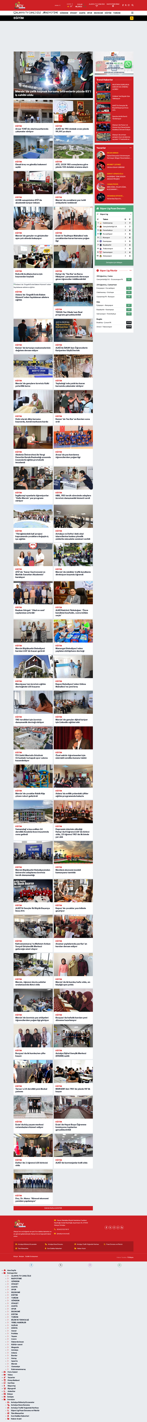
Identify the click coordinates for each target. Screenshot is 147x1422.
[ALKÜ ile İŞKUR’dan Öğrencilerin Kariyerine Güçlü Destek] (73, 330)
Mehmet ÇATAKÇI (114, 164)
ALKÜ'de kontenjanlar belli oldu (71, 1163)
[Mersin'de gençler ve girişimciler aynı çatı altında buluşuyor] (33, 218)
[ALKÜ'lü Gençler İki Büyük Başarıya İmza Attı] (33, 890)
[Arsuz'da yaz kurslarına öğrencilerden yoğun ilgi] (73, 437)
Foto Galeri (12, 1372)
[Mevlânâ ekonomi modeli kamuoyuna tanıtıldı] (73, 852)
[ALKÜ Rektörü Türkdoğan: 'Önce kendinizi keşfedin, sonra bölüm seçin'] (73, 592)
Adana (14, 1353)
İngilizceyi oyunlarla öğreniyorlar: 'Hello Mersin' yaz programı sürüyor (32, 498)
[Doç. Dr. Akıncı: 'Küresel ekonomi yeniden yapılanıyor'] (33, 1181)
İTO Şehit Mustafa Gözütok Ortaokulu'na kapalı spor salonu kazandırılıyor (31, 758)
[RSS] (122, 1227)
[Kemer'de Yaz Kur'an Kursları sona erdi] (73, 401)
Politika (14, 1333)
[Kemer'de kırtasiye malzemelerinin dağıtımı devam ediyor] (33, 330)
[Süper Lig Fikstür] (131, 271)
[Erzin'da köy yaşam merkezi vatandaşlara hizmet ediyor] (33, 1107)
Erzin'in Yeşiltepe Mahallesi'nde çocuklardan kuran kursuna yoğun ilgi (72, 238)
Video (10, 1375)
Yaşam (14, 1336)
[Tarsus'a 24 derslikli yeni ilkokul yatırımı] (33, 1071)
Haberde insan (17, 1342)
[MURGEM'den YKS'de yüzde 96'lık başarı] (73, 1071)
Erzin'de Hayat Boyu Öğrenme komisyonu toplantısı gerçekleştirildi (71, 1127)
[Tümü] (131, 148)
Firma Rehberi (13, 1380)
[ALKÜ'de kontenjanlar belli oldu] (73, 1145)
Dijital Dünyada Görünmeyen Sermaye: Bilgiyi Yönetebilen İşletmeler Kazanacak (118, 157)
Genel (13, 1331)
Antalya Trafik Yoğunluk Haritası (88, 1244)
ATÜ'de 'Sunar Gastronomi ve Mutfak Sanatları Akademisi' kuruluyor (30, 574)
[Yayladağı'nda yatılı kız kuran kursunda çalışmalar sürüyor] (73, 366)
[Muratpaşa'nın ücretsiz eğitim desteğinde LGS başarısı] (33, 666)
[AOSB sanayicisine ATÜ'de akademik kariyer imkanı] (33, 182)
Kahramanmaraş (18, 1369)
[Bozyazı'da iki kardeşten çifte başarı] (33, 1035)
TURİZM (116, 13)
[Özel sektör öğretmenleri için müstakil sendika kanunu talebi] (73, 737)
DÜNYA (14, 1328)
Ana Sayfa (11, 1270)
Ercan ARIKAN (112, 153)
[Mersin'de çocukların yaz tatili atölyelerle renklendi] (73, 182)
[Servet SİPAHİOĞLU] (101, 176)
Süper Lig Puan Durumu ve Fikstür (25, 1410)
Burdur (14, 1355)
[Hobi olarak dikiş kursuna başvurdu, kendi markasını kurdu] (33, 401)
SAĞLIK (14, 1325)
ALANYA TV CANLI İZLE (28, 13)
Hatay (14, 1358)
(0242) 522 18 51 (63, 1229)
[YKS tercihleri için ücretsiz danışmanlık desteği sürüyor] (33, 702)
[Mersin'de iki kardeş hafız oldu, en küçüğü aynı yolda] (73, 964)
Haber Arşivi (81, 1248)
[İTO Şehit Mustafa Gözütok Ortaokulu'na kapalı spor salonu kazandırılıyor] (33, 737)
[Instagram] (114, 1227)
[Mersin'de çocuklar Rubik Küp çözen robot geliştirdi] (33, 776)
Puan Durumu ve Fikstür (114, 1244)
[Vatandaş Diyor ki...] (101, 197)
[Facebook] (106, 1227)
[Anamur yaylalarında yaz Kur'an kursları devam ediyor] (73, 926)
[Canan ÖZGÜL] (101, 187)
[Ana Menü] (132, 13)
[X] (110, 1227)
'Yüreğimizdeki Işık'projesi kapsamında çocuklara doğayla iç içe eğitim (32, 536)
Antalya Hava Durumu (55, 1244)
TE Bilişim (130, 1257)
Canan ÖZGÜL (112, 184)
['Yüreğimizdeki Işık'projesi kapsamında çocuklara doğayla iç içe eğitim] (33, 516)
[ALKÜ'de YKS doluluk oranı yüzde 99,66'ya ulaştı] (73, 111)
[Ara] (132, 5)
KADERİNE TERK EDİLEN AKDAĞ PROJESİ (116, 178)
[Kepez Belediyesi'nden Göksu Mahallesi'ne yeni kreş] (73, 666)
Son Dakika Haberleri (54, 1248)
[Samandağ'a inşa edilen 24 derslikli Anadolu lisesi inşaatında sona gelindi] (33, 811)
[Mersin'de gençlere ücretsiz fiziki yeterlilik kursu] (33, 366)
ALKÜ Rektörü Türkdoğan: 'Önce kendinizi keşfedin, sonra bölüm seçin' (72, 613)
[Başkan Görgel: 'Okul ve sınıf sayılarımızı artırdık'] (33, 592)
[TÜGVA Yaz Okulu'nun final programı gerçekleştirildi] (73, 294)
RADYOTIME (51, 13)
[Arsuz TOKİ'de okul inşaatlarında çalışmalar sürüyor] (33, 111)
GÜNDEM (64, 13)
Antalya (14, 1350)
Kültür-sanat (16, 1344)
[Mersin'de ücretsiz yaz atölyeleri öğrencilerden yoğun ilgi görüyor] (33, 1000)
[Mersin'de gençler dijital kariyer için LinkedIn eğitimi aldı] (73, 702)
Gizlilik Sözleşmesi (31, 1256)
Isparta (14, 1361)
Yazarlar (11, 1377)
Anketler (11, 1391)
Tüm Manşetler (23, 1248)
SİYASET (73, 13)
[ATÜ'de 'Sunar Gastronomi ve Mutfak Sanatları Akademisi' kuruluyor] (33, 554)
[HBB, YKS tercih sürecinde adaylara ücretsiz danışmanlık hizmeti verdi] (73, 478)
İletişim (21, 1256)
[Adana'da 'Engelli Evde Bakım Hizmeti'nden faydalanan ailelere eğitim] (33, 286)
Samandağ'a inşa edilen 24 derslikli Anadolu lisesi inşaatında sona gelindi (32, 832)
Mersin (14, 1364)
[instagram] (90, 1265)
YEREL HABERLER (18, 1322)
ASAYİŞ (82, 13)
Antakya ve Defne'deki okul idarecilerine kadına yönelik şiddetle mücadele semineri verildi (73, 536)
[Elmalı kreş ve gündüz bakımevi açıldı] (33, 147)
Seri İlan (11, 1383)
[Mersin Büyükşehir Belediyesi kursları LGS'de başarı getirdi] (33, 631)
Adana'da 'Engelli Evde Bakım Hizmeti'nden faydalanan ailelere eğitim (32, 297)
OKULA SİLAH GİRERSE (116, 167)
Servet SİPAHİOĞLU (115, 174)
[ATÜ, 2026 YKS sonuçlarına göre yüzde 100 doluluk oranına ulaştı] (73, 147)
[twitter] (61, 1265)
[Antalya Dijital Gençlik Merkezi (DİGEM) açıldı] (73, 1035)
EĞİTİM (108, 13)
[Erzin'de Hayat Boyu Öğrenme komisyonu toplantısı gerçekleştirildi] (73, 1107)
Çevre (13, 1339)
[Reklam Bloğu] (114, 63)
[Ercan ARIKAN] (101, 155)
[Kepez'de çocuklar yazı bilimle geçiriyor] (73, 890)
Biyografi (11, 1388)
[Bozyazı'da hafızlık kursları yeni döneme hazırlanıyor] (73, 1000)
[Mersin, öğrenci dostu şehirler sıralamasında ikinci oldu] (33, 964)
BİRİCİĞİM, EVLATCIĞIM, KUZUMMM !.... (116, 188)
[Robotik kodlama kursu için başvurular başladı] (33, 256)
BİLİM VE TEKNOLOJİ (20, 1320)
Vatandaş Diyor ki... (115, 196)
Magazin (15, 1347)
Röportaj (11, 1386)
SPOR (89, 13)
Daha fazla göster (53, 1208)
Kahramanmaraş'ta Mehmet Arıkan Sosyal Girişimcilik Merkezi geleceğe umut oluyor (32, 946)
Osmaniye (15, 1366)
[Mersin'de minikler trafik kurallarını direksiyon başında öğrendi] (73, 554)
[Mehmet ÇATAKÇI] (101, 166)
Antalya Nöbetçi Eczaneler (27, 1244)
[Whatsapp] (118, 1227)
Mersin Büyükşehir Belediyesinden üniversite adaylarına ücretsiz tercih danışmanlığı (32, 872)
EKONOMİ (98, 13)
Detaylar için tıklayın (114, 262)
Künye (16, 1256)
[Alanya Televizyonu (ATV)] (20, 5)
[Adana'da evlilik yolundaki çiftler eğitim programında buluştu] (73, 776)
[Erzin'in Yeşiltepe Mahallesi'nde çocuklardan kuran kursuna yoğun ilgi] (73, 218)
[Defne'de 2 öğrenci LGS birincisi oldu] (33, 1145)
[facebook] (31, 1265)
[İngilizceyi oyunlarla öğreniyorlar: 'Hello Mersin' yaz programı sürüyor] (33, 478)
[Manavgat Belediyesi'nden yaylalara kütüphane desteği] (73, 631)
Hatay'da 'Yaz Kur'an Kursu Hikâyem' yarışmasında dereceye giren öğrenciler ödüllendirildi (72, 276)
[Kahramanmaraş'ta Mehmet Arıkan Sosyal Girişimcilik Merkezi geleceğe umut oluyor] (33, 926)
